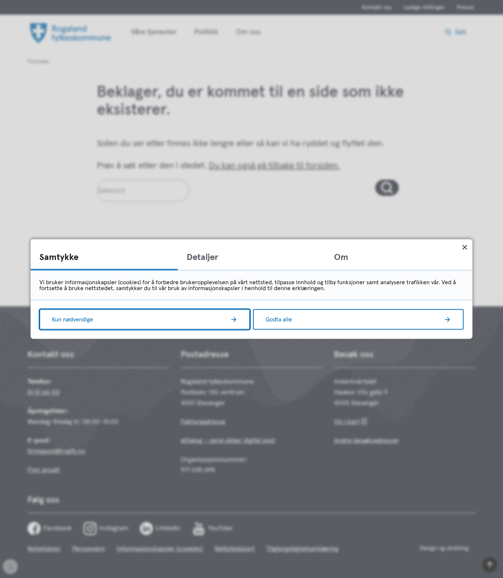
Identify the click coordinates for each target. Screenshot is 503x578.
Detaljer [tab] (202, 257)
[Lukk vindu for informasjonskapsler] (464, 247)
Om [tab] (341, 257)
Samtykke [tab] (58, 257)
